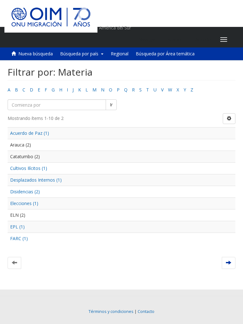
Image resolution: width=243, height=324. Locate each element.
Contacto (146, 311)
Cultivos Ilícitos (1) (28, 168)
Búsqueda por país (80, 54)
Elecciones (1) (24, 203)
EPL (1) (17, 227)
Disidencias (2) (25, 192)
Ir (111, 105)
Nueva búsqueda (35, 54)
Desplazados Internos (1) (36, 180)
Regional (119, 54)
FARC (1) (19, 238)
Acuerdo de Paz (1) (29, 133)
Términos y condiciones (111, 311)
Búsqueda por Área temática (165, 54)
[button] (176, 39)
